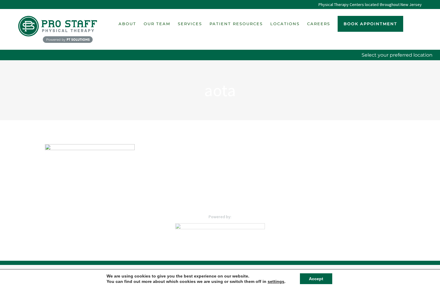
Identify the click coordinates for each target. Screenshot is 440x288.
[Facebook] (207, 198)
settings (276, 281)
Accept (316, 278)
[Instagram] (232, 198)
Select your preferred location (397, 55)
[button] (412, 23)
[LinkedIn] (224, 198)
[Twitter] (216, 198)
